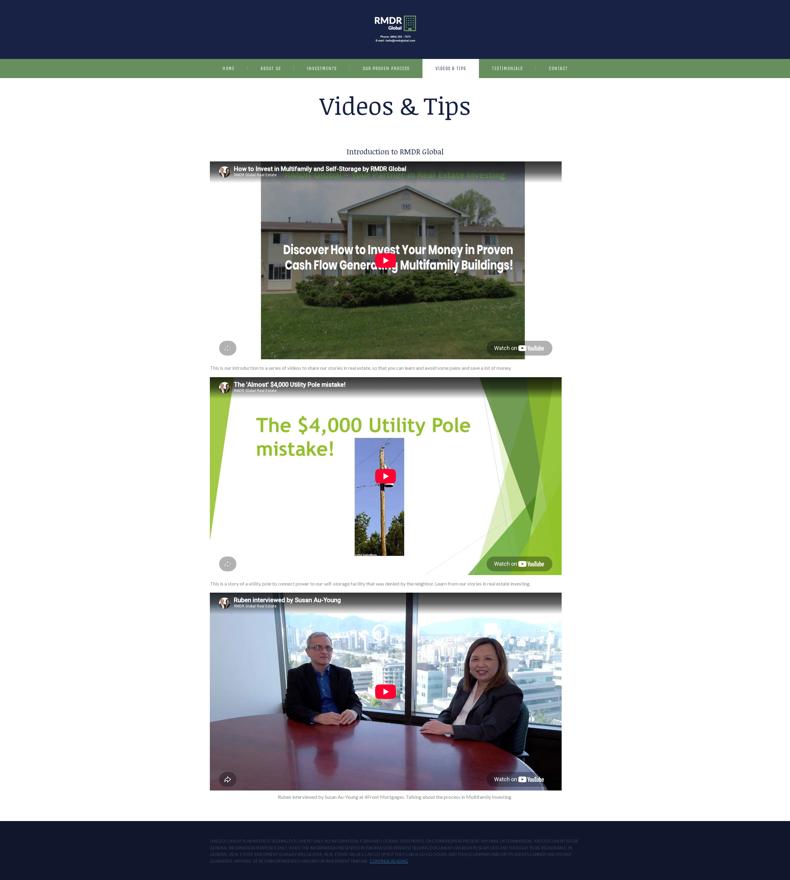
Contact (558, 68)
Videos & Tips (450, 68)
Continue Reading (389, 861)
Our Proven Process (386, 68)
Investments (322, 68)
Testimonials (507, 68)
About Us (270, 68)
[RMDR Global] (395, 29)
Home (228, 68)
